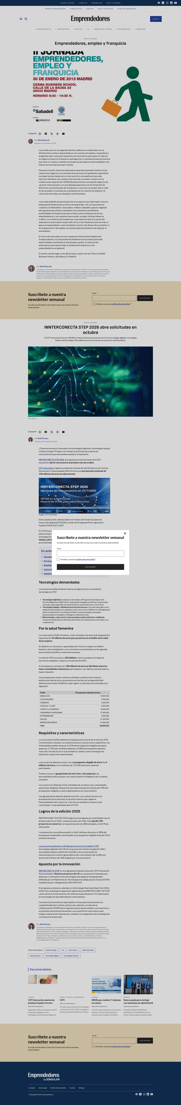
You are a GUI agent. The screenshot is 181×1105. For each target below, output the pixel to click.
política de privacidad (85, 559)
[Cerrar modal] (125, 533)
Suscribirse (90, 567)
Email (59, 548)
